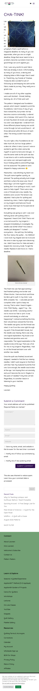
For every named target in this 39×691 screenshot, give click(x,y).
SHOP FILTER (9, 525)
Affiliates (7, 668)
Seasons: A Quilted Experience (15, 579)
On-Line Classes (10, 605)
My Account (8, 647)
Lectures (7, 601)
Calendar (7, 642)
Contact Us (8, 555)
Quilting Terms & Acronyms (14, 633)
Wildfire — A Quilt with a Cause (15, 516)
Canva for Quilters (11, 592)
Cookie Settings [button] (8, 687)
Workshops (8, 596)
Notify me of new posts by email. (18, 461)
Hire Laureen (9, 546)
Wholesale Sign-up (11, 651)
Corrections (8, 638)
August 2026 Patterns (12, 520)
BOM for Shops (9, 655)
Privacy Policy (9, 660)
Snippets (7, 614)
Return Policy (9, 664)
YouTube (7, 609)
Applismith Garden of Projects (15, 587)
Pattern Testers (9, 559)
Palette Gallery (9, 622)
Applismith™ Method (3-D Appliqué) (17, 583)
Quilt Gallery (8, 618)
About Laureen (9, 542)
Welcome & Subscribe (12, 550)
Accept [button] (18, 687)
